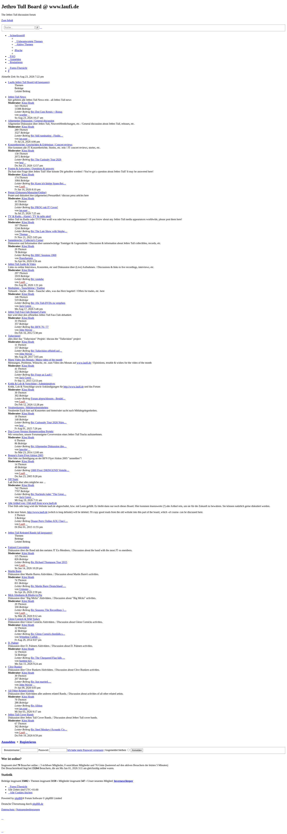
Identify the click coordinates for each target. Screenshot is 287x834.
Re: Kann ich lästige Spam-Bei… (48, 183)
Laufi (22, 186)
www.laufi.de (84, 362)
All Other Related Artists (21, 690)
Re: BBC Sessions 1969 (43, 255)
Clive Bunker (15, 666)
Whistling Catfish (28, 636)
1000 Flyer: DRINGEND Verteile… (50, 470)
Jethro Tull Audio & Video (22, 264)
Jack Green (25, 306)
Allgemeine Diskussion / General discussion (31, 120)
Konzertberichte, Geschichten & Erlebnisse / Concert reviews (40, 144)
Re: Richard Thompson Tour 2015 (49, 562)
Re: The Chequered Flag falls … (48, 657)
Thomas (23, 234)
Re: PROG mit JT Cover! (44, 207)
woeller (23, 114)
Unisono (23, 589)
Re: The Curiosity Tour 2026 (46, 159)
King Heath (28, 102)
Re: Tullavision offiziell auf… (46, 350)
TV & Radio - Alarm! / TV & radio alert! (29, 216)
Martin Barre (14, 571)
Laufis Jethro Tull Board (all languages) (28, 82)
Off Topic (13, 479)
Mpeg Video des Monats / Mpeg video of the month (35, 359)
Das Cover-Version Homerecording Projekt (30, 431)
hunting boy (25, 660)
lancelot (23, 449)
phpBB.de (37, 803)
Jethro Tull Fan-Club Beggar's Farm (27, 312)
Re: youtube (37, 279)
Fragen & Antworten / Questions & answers (31, 168)
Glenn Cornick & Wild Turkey (24, 619)
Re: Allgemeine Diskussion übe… (49, 446)
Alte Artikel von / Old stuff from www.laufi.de (32, 503)
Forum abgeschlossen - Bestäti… (48, 398)
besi (21, 162)
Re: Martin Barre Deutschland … (48, 586)
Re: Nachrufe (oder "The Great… (48, 494)
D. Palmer (13, 642)
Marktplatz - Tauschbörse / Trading (26, 288)
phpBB (18, 798)
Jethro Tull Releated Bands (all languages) (30, 532)
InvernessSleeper (123, 781)
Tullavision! (14, 335)
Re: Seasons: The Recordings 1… (48, 610)
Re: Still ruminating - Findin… (47, 135)
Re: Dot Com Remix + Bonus (46, 111)
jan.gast (23, 138)
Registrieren (28, 742)
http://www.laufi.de (73, 386)
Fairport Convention (18, 547)
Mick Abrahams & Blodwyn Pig (25, 595)
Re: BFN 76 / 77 (39, 326)
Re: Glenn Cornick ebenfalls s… (48, 634)
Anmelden (8, 742)
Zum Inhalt (7, 20)
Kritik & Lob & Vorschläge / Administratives (31, 383)
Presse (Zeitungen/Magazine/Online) (27, 192)
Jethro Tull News (17, 96)
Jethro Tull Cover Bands (21, 714)
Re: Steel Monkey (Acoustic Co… (49, 729)
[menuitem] (29, 41)
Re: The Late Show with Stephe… (49, 231)
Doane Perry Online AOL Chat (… (49, 521)
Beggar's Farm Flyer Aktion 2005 (25, 455)
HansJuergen (26, 258)
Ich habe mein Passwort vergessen (85, 750)
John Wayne (25, 329)
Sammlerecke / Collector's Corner (25, 240)
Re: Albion (36, 705)
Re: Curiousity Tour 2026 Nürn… (49, 422)
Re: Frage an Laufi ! (41, 374)
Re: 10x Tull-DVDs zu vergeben (48, 303)
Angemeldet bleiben (116, 750)
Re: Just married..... (41, 681)
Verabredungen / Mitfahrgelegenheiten (28, 407)
